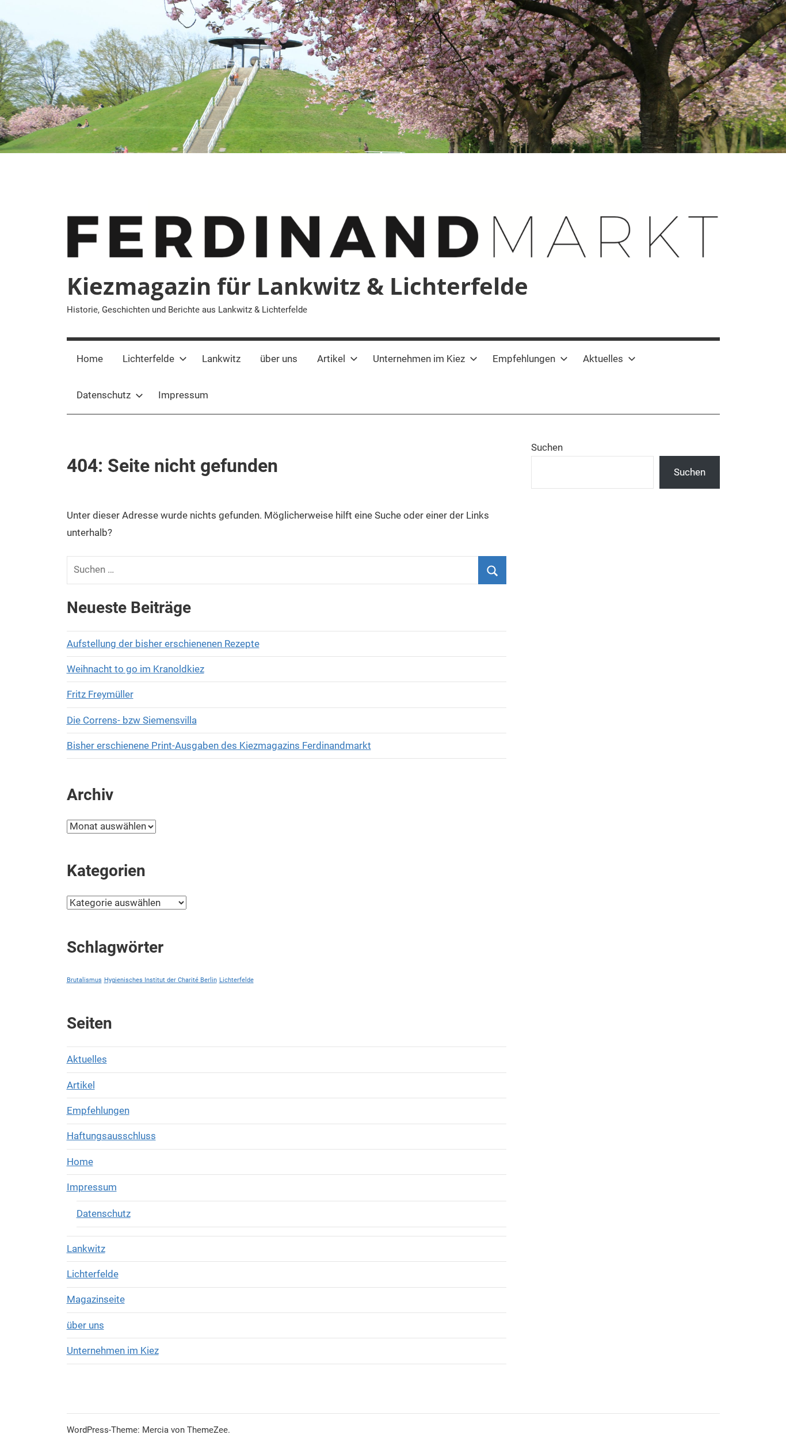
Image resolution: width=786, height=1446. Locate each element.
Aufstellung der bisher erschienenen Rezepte (163, 643)
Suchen (547, 447)
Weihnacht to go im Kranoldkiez (135, 669)
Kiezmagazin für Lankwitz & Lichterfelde (297, 286)
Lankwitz (221, 358)
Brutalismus (84, 980)
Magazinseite (96, 1299)
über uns (278, 358)
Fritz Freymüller (100, 694)
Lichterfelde (148, 358)
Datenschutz (104, 395)
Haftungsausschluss (111, 1135)
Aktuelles (603, 358)
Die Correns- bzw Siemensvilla (132, 720)
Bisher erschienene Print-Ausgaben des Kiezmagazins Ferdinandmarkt (219, 745)
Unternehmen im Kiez (419, 358)
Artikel (331, 358)
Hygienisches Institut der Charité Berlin (160, 980)
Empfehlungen (524, 358)
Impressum (183, 395)
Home (90, 358)
